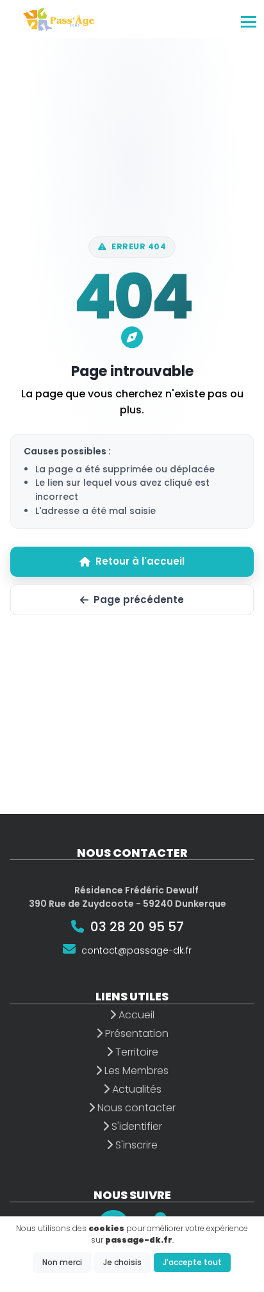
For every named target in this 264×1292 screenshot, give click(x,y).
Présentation (136, 1033)
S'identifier (135, 1126)
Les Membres (135, 1070)
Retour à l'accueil (140, 561)
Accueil (135, 1014)
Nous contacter (135, 1107)
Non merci (62, 1262)
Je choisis (122, 1262)
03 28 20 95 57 (137, 927)
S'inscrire (135, 1145)
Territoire (135, 1052)
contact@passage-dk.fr (136, 950)
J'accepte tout (192, 1262)
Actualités (135, 1089)
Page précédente (139, 599)
